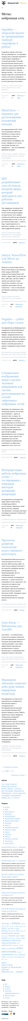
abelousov (5, 892)
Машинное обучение (12, 821)
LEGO (24, 926)
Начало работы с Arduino (11, 788)
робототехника (6, 236)
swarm (21, 930)
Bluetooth (23, 923)
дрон (13, 938)
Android (11, 85)
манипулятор (9, 352)
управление (21, 954)
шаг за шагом (10, 957)
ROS (3, 352)
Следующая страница (18, 775)
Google (11, 926)
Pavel (3, 860)
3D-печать (5, 85)
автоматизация (18, 657)
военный (4, 938)
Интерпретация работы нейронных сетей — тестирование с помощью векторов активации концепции (14, 482)
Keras (3, 657)
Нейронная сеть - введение (12, 971)
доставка (4, 232)
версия (18, 935)
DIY (8, 926)
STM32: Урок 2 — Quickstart (16, 847)
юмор (6, 959)
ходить (4, 957)
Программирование (11, 827)
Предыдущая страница (10, 767)
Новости (22, 242)
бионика (12, 936)
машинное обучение (14, 232)
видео (23, 935)
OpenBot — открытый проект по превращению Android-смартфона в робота (13, 38)
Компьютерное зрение (12, 818)
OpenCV (4, 928)
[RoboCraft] (14, 1014)
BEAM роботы (9, 812)
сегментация (15, 236)
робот (18, 87)
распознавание (6, 158)
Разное (21, 610)
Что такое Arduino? (9, 784)
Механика (8, 823)
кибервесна (6, 940)
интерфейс (15, 154)
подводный (15, 945)
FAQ (6, 984)
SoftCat (4, 909)
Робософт (8, 834)
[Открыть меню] (2, 8)
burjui (3, 847)
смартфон (5, 89)
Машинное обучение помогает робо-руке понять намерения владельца (14, 686)
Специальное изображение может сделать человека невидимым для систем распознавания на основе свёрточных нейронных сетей (13, 388)
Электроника (9, 843)
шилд (3, 959)
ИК (24, 930)
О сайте (7, 989)
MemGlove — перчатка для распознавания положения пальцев (11, 117)
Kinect (21, 926)
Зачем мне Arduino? (9, 786)
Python (17, 928)
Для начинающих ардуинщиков (13, 791)
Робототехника (7, 965)
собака (15, 954)
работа (14, 354)
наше (18, 943)
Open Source (9, 657)
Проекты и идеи (10, 830)
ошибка (4, 451)
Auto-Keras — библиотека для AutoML (12, 626)
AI (2, 519)
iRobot (17, 926)
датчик (9, 938)
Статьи (7, 998)
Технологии (9, 841)
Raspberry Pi (6, 931)
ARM (6, 809)
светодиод (19, 951)
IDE (14, 926)
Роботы (7, 836)
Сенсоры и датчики (11, 839)
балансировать (5, 935)
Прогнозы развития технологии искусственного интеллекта (12, 547)
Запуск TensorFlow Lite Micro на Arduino (14, 258)
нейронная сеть (11, 87)
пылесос (21, 945)
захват (9, 154)
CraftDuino (4, 926)
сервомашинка (7, 954)
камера (23, 938)
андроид (16, 933)
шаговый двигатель (19, 957)
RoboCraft (13, 3)
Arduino (16, 85)
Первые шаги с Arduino (11, 797)
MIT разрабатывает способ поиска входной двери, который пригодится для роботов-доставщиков (12, 190)
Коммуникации (10, 816)
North (4, 874)
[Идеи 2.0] (11, 1014)
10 (12, 771)
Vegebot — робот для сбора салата (13, 320)
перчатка (21, 156)
